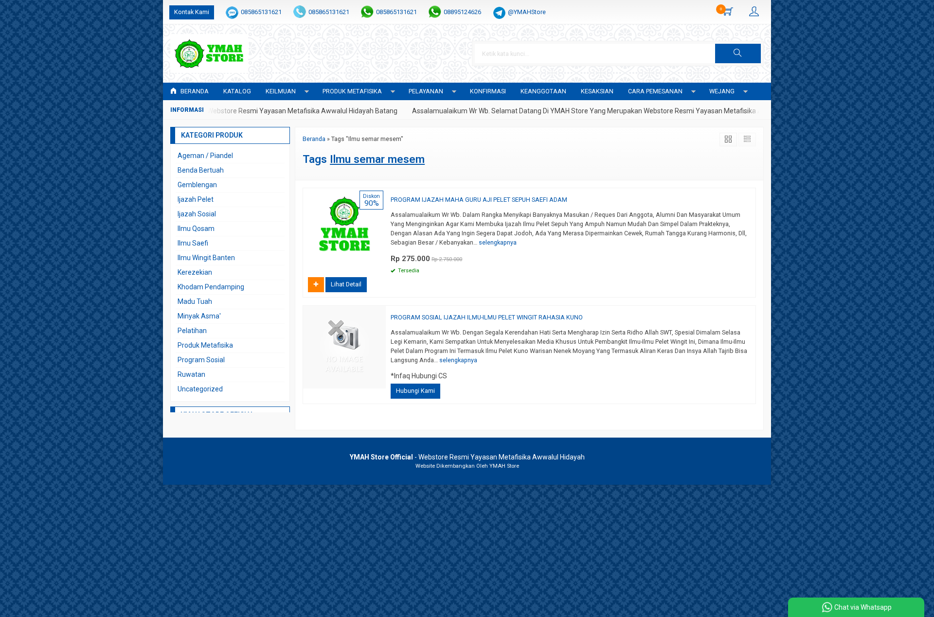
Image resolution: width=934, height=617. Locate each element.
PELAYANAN (426, 91)
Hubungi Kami (415, 390)
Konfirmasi (488, 91)
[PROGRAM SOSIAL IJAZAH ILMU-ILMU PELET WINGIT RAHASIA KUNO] (344, 347)
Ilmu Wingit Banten (206, 258)
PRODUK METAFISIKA (352, 91)
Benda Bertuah (201, 170)
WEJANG (722, 91)
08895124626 (462, 12)
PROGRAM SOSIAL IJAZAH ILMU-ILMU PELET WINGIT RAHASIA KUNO (487, 317)
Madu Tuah (195, 301)
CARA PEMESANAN (655, 91)
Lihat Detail (346, 284)
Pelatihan (192, 331)
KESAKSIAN (597, 91)
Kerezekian (195, 272)
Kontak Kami (191, 12)
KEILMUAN (281, 91)
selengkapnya (498, 242)
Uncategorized (200, 389)
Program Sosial (201, 360)
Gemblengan (197, 185)
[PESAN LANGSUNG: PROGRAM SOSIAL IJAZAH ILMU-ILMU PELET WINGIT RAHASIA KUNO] (380, 381)
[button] (738, 53)
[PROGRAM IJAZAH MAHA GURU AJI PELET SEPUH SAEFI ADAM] (344, 228)
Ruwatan (191, 374)
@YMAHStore (527, 12)
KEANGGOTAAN (543, 91)
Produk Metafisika (205, 345)
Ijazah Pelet (196, 199)
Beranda (194, 91)
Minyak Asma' (199, 316)
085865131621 (261, 12)
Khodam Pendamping (211, 287)
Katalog (237, 91)
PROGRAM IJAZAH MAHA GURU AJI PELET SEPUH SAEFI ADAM (479, 199)
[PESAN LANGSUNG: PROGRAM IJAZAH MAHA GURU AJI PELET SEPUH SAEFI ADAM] (380, 263)
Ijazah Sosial (197, 214)
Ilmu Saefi (193, 243)
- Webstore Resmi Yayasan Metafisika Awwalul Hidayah (467, 457)
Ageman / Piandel (205, 155)
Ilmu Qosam (196, 228)
